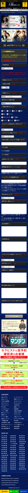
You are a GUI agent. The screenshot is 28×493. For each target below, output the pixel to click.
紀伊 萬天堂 (4, 459)
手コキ (5, 120)
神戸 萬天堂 (13, 459)
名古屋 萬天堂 (4, 455)
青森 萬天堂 (13, 437)
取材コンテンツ (5, 413)
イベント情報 (4, 411)
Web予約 (24, 491)
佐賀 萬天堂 (4, 467)
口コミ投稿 (15, 491)
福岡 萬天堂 (22, 465)
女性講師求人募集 (5, 422)
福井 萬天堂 (13, 451)
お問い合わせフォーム (6, 424)
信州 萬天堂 (13, 449)
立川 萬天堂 (13, 445)
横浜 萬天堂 (13, 447)
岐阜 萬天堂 (4, 453)
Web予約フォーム (5, 426)
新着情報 (16, 409)
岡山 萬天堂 (22, 459)
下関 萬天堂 (4, 463)
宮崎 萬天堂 (13, 469)
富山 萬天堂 (4, 451)
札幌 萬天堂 (13, 436)
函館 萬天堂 (4, 437)
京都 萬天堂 (4, 457)
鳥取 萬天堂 (13, 461)
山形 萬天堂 (22, 439)
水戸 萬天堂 (4, 443)
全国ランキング (5, 418)
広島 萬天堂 (4, 461)
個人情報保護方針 (5, 428)
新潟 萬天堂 (4, 449)
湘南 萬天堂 (22, 447)
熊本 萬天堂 (4, 469)
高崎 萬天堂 (13, 441)
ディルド (10, 114)
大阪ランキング (18, 416)
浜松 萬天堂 (22, 453)
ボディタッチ (6, 117)
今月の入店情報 (5, 401)
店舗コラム (4, 414)
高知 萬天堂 (13, 465)
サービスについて (18, 397)
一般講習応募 (4, 420)
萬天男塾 (16, 420)
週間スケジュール (18, 399)
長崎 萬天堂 (13, 467)
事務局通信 (16, 428)
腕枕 (21, 111)
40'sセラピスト (18, 403)
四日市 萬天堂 (13, 455)
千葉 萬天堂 (4, 447)
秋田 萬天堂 (4, 439)
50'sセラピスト (5, 405)
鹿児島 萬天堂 (22, 469)
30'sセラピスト (5, 403)
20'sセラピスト (18, 401)
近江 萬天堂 (22, 455)
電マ (4, 114)
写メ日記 (3, 407)
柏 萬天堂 (21, 445)
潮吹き (18, 120)
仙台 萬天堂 (13, 439)
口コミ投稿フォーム (19, 424)
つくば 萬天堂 (13, 443)
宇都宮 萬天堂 (22, 441)
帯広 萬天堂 (22, 436)
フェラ (11, 120)
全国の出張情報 (18, 411)
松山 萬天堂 (4, 465)
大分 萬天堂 (22, 467)
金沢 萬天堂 (22, 451)
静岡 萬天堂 (13, 453)
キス (4, 111)
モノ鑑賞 (15, 117)
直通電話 (5, 491)
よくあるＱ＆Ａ (5, 409)
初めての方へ (4, 397)
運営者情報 (16, 426)
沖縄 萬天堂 (4, 471)
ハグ (9, 111)
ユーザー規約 (4, 416)
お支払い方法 (17, 413)
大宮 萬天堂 (22, 443)
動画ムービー (17, 407)
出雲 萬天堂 (22, 461)
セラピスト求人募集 (19, 418)
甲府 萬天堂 (22, 449)
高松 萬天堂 (13, 463)
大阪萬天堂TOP (18, 422)
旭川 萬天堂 (4, 436)
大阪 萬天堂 (13, 457)
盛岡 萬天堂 (22, 437)
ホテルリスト (17, 414)
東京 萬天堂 (4, 445)
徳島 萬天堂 (22, 463)
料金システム (4, 399)
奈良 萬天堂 (22, 457)
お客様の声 (16, 405)
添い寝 (15, 111)
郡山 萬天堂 (4, 441)
